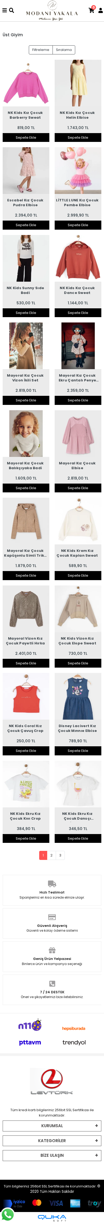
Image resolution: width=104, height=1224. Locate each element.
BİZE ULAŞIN (52, 1155)
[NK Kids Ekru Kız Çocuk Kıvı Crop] (26, 784)
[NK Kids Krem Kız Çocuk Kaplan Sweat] (78, 521)
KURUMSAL (52, 1126)
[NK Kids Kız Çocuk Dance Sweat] (78, 258)
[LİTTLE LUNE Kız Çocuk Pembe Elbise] (78, 170)
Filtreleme (40, 49)
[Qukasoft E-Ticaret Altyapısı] (52, 1218)
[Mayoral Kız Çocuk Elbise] (78, 433)
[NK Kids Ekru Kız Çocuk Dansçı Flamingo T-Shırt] (78, 784)
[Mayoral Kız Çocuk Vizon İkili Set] (26, 345)
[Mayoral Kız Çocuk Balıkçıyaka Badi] (26, 433)
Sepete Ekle (26, 137)
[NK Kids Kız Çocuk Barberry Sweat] (26, 83)
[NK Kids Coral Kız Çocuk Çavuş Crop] (26, 696)
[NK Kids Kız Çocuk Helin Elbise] (78, 83)
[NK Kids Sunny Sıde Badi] (26, 258)
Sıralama (64, 49)
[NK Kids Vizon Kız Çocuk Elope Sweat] (78, 608)
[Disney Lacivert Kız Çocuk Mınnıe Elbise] (78, 696)
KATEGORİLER (52, 1140)
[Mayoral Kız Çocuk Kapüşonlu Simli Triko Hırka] (26, 521)
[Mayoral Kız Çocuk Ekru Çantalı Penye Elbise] (78, 345)
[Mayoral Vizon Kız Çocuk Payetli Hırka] (26, 608)
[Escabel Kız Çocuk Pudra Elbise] (26, 170)
